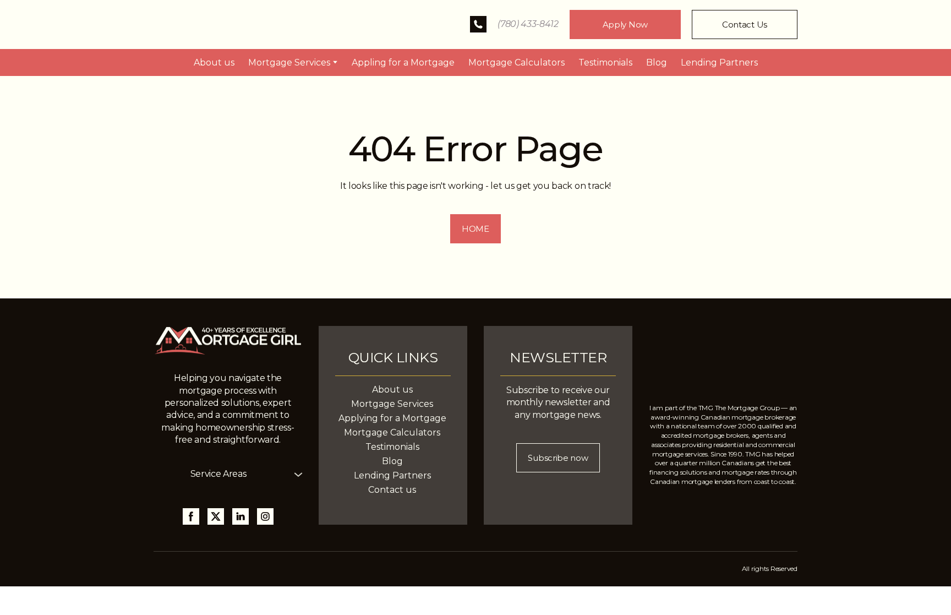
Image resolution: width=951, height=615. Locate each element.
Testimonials (605, 62)
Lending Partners (719, 62)
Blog (656, 62)
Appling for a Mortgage (403, 62)
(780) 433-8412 (528, 24)
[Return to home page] (234, 24)
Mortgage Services (289, 62)
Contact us (392, 490)
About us (214, 62)
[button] (478, 24)
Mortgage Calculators (516, 62)
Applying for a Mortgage (392, 418)
